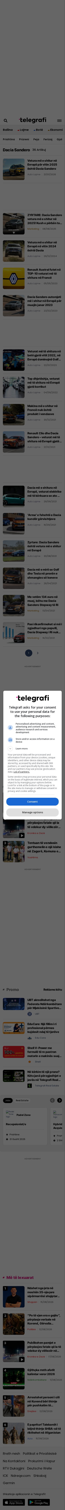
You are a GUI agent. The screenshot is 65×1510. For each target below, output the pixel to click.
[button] (32, 748)
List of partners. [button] (22, 771)
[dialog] (32, 755)
